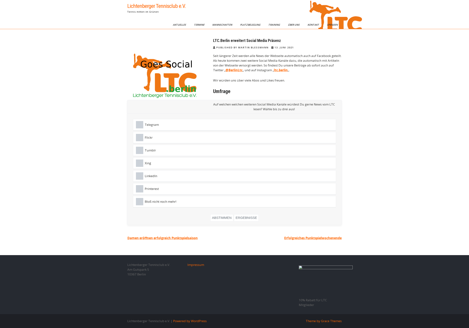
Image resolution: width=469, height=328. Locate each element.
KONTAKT (313, 24)
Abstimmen (222, 218)
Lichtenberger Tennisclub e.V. (156, 6)
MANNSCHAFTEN (222, 24)
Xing (148, 163)
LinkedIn (151, 176)
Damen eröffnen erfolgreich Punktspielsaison (162, 238)
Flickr (149, 137)
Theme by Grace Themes (324, 321)
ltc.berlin (281, 70)
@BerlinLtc (234, 70)
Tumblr (150, 150)
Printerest (152, 189)
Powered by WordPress (190, 321)
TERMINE (199, 24)
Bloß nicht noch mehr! (160, 201)
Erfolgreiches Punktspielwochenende (313, 238)
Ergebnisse (246, 218)
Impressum (195, 265)
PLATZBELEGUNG (250, 24)
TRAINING (274, 24)
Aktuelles (180, 24)
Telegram (152, 125)
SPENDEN (333, 24)
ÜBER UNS (294, 24)
